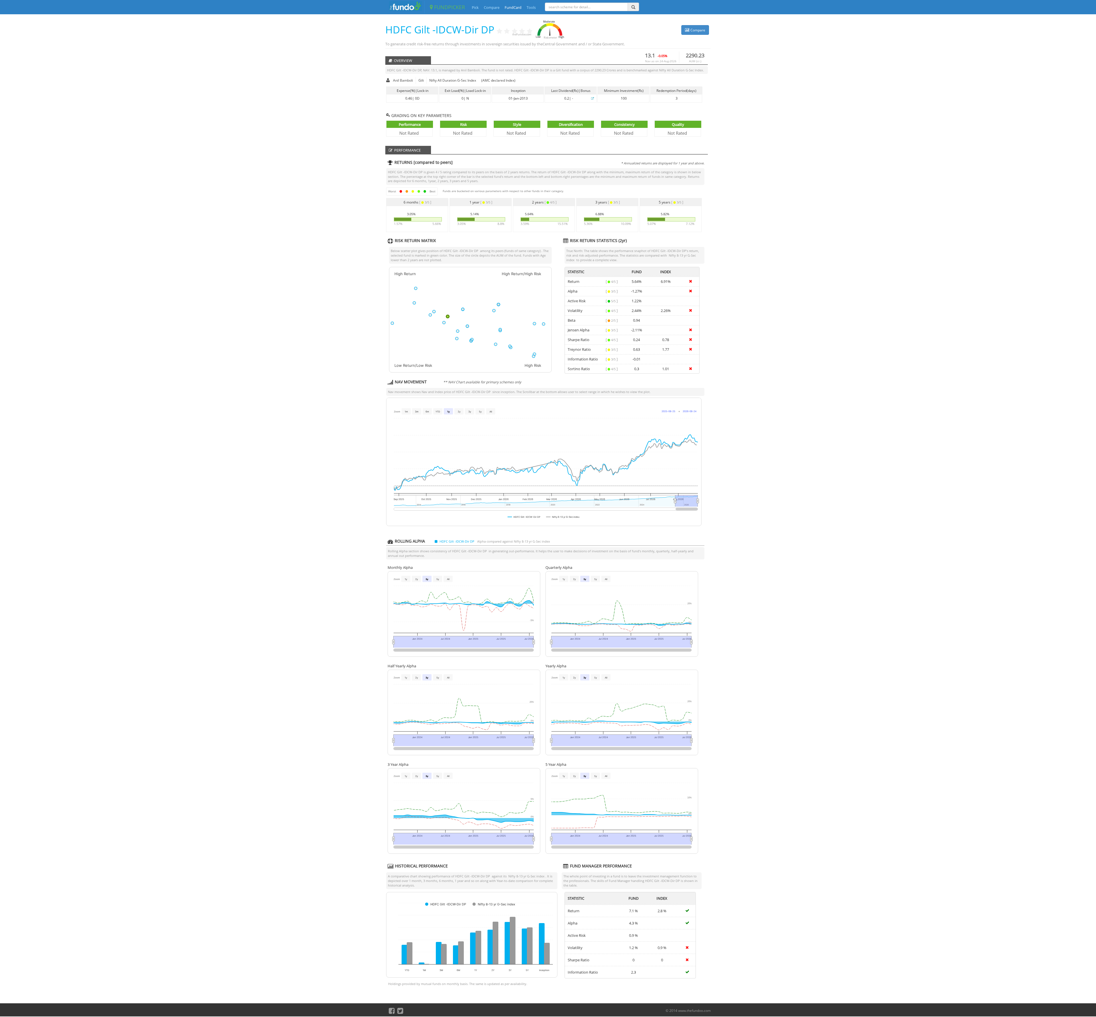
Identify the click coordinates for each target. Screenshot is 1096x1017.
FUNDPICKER (449, 7)
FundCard (513, 7)
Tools (531, 7)
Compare (491, 7)
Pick (475, 7)
